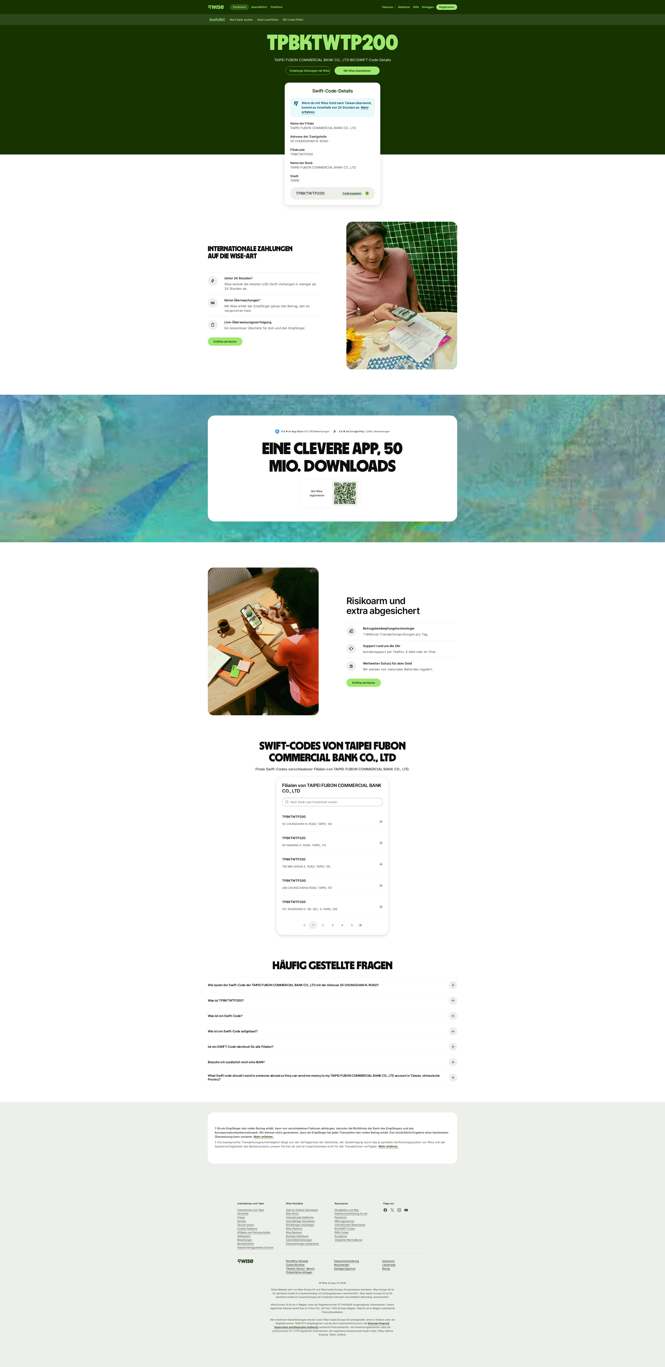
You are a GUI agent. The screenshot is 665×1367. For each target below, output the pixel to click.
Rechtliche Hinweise (297, 1260)
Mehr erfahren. (264, 1136)
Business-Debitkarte (297, 1236)
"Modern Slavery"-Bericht (300, 1268)
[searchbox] (332, 802)
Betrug (386, 1268)
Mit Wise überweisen (357, 70)
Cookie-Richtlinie (295, 1264)
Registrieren (446, 7)
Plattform (276, 7)
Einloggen (428, 7)
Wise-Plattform (294, 1228)
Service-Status (245, 1224)
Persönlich (239, 7)
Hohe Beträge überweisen (300, 1221)
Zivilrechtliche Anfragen (299, 1272)
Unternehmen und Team (250, 1209)
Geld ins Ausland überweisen (302, 1209)
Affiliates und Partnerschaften (253, 1232)
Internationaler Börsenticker (350, 1224)
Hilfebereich (244, 1236)
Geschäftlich (259, 7)
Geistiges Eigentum (345, 1268)
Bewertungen (244, 1239)
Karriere (241, 1221)
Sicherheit (242, 1213)
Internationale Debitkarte (300, 1217)
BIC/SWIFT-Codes (345, 1228)
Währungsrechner (344, 1221)
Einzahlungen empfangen (300, 1224)
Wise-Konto (292, 1213)
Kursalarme (341, 1236)
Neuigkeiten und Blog (347, 1209)
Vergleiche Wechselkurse (348, 1239)
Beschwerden (341, 1264)
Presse (241, 1217)
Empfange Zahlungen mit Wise (309, 70)
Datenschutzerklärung (346, 1260)
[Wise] (216, 7)
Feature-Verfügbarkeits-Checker (255, 1247)
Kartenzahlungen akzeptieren (302, 1243)
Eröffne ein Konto (225, 341)
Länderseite (388, 1264)
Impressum (388, 1260)
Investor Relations (247, 1228)
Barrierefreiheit (245, 1243)
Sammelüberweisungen (299, 1239)
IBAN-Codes (341, 1232)
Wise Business (294, 1232)
